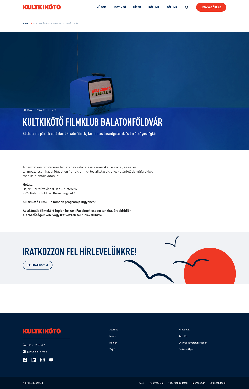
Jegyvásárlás (211, 7)
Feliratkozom (38, 265)
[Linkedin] (34, 360)
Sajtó (112, 349)
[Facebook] (25, 360)
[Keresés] (186, 7)
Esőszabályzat (186, 349)
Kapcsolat (184, 329)
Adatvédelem (157, 382)
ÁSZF (142, 382)
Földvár (28, 109)
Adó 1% (183, 336)
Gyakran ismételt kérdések (193, 342)
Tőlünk (171, 7)
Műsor (101, 7)
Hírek (137, 7)
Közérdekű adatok (178, 382)
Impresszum (198, 382)
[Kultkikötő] (42, 6)
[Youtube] (51, 360)
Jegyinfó (119, 7)
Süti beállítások (218, 382)
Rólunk (153, 7)
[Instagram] (42, 360)
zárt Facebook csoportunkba (90, 211)
